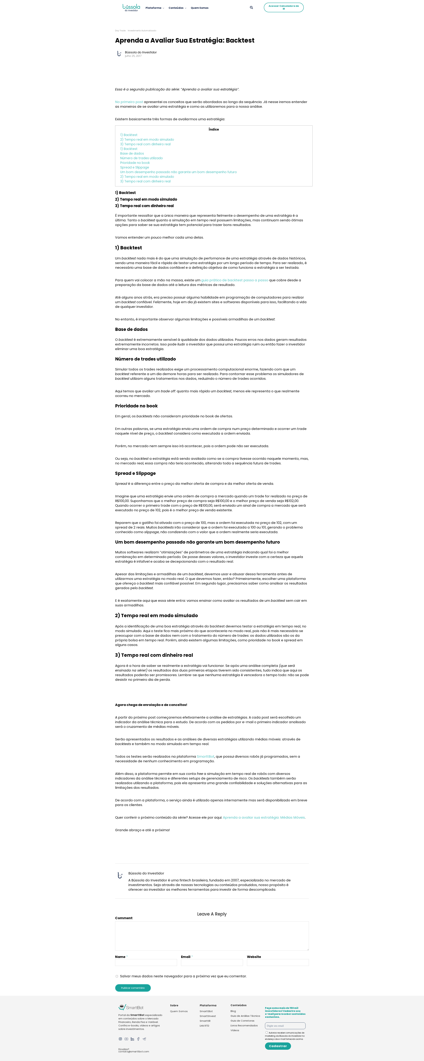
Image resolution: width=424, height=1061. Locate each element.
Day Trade (120, 30)
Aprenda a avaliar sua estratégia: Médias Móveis (264, 817)
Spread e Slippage (134, 167)
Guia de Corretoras (242, 1020)
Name (120, 956)
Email (185, 956)
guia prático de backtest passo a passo (234, 280)
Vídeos (235, 1030)
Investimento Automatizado (142, 30)
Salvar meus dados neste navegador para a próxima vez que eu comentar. (183, 976)
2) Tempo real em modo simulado (147, 139)
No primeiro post (129, 102)
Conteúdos (176, 8)
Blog (233, 1011)
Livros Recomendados (244, 1025)
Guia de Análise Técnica (245, 1016)
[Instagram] (120, 1039)
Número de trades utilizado (142, 158)
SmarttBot (205, 756)
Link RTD (204, 1025)
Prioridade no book (135, 163)
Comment (123, 918)
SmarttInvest (208, 1016)
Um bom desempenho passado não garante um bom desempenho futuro (179, 172)
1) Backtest (128, 135)
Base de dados (132, 153)
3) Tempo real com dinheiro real (145, 144)
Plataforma (153, 8)
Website (254, 956)
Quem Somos (200, 8)
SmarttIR (205, 1021)
